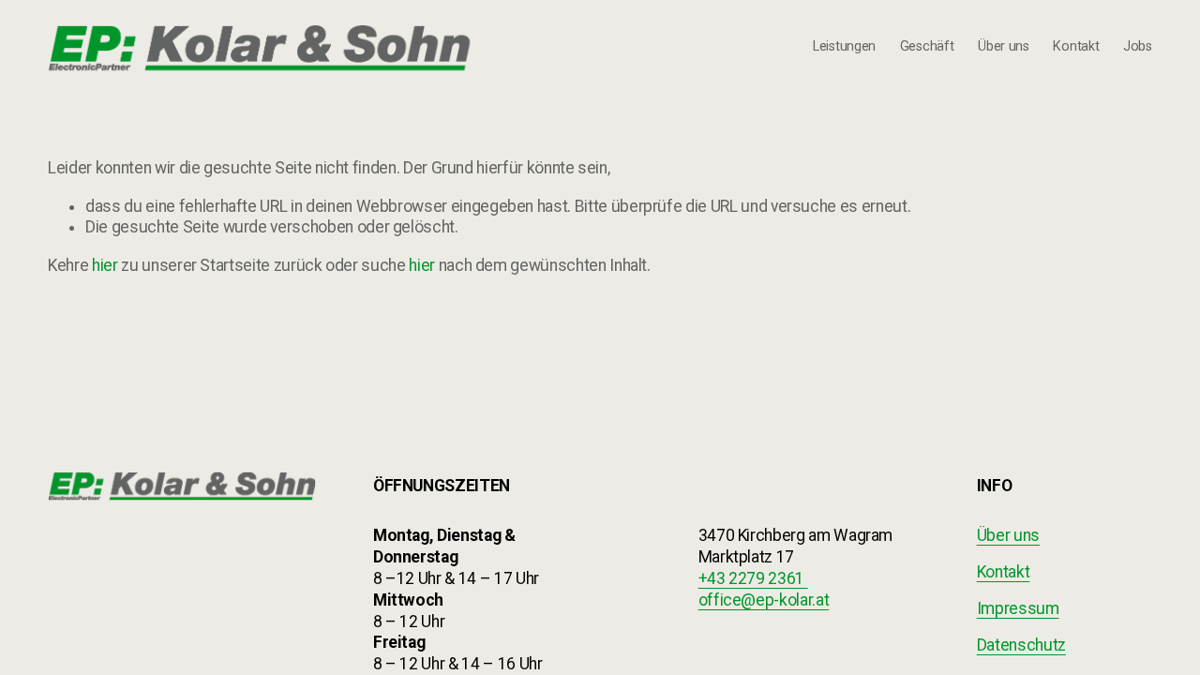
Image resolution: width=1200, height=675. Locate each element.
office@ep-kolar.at (764, 600)
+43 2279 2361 (753, 578)
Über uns (1003, 46)
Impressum (1018, 608)
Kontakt (1076, 46)
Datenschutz (1021, 645)
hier (105, 265)
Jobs (1137, 46)
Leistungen (844, 46)
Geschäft (927, 46)
